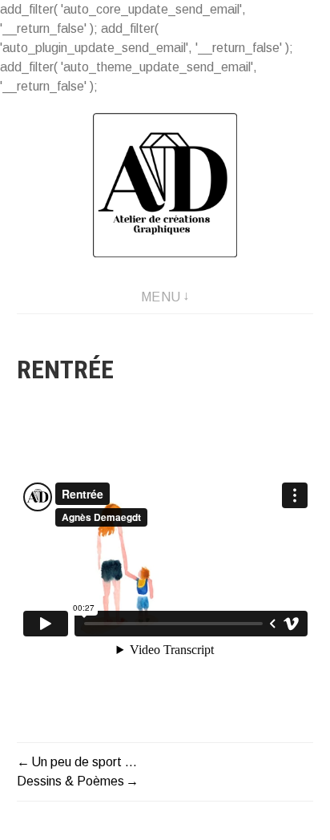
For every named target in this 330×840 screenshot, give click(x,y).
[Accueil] (165, 185)
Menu (161, 297)
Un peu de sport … (84, 762)
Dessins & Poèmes (70, 781)
